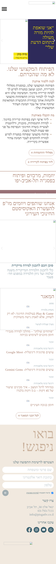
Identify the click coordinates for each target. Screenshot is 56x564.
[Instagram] (36, 530)
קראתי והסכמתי (38, 493)
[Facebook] (29, 530)
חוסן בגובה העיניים (42, 405)
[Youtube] (44, 530)
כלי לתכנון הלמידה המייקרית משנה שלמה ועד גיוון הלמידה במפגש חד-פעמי (30, 273)
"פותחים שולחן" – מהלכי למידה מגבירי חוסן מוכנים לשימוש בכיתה (30, 333)
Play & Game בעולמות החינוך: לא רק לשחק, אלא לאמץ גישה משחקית (30, 315)
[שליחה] (5, 493)
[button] (4, 9)
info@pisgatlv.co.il (41, 514)
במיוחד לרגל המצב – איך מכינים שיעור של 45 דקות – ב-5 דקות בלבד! (30, 388)
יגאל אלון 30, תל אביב (40, 507)
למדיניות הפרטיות (32, 493)
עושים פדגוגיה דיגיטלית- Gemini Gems (29, 369)
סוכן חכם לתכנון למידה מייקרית (32, 265)
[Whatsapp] (51, 530)
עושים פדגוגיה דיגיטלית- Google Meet (30, 352)
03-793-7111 (46, 510)
